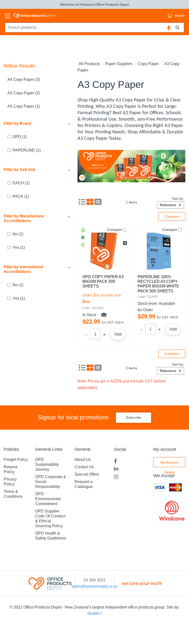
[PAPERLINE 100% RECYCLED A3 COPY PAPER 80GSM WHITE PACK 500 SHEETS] (159, 251)
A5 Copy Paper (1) (23, 106)
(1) (20, 137)
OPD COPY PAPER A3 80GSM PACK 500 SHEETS (103, 281)
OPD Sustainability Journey (47, 464)
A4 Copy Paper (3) (23, 79)
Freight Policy (16, 459)
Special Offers (87, 474)
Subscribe (133, 417)
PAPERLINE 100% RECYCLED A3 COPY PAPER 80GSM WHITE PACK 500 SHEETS (158, 284)
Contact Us (84, 467)
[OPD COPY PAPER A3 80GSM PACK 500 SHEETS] (103, 251)
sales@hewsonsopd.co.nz (95, 586)
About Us (83, 459)
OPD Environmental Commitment (48, 499)
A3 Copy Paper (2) (23, 93)
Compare (114, 229)
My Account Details (169, 463)
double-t (94, 613)
